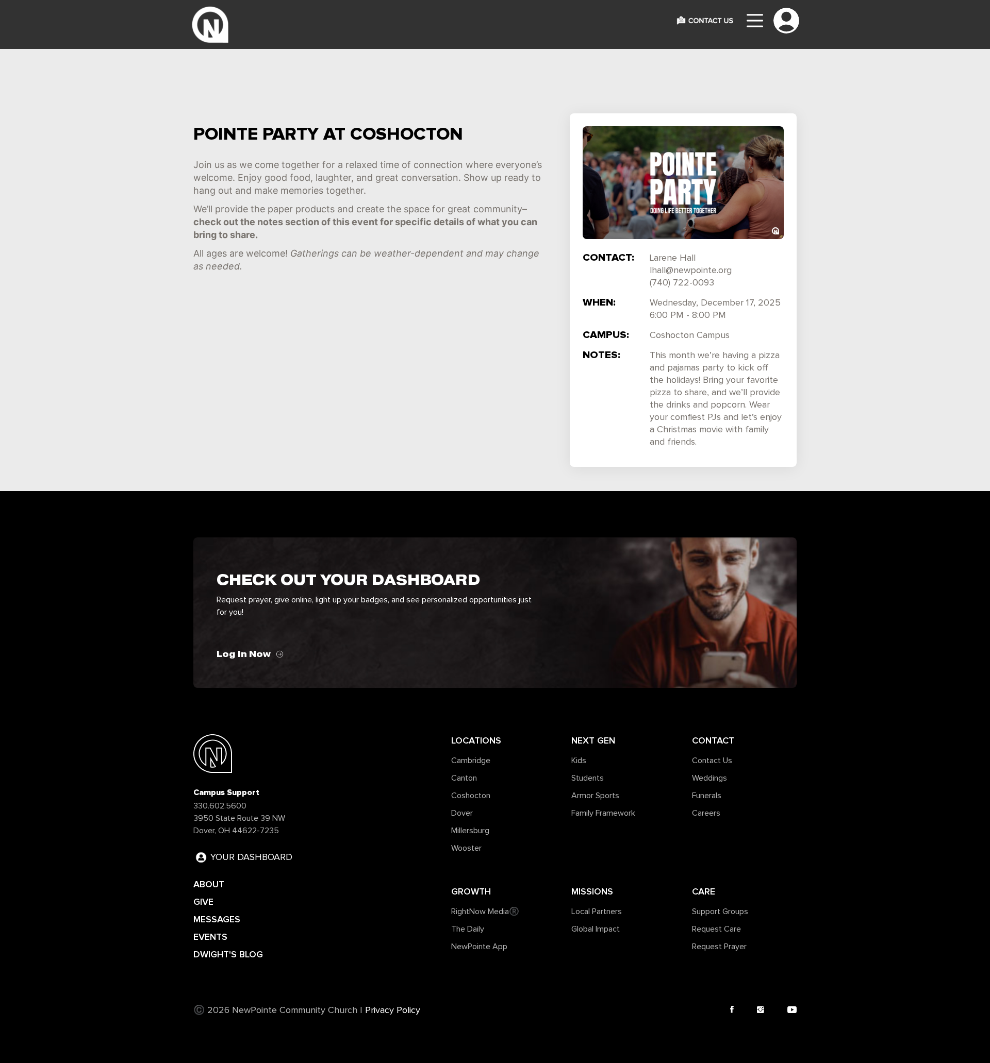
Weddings (709, 778)
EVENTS (210, 936)
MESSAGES (216, 919)
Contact (713, 740)
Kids (578, 760)
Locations (476, 740)
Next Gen (593, 740)
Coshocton (470, 795)
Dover (462, 813)
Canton (464, 778)
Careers (706, 813)
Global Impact (595, 929)
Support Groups (720, 911)
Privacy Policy (392, 1010)
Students (587, 778)
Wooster (466, 848)
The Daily (467, 929)
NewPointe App (479, 946)
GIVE (203, 901)
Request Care (716, 929)
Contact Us (712, 760)
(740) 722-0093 (682, 283)
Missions (592, 891)
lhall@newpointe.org (691, 270)
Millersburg (470, 830)
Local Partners (596, 911)
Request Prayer (719, 946)
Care (703, 891)
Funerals (706, 795)
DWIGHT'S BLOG (228, 954)
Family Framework (603, 813)
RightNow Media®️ (485, 911)
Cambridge (470, 760)
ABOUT (208, 884)
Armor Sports (595, 795)
